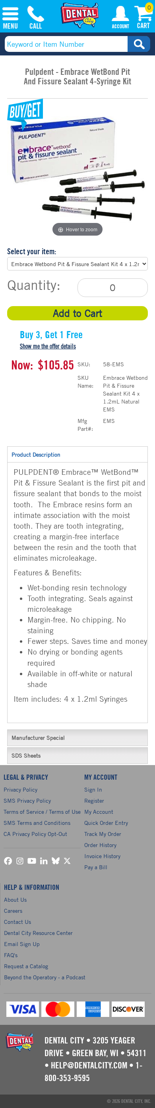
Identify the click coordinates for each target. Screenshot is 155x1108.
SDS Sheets (26, 755)
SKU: (84, 364)
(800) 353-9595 (36, 18)
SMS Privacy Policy (27, 800)
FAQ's (10, 955)
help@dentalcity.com (89, 1065)
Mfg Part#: (85, 424)
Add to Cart (77, 313)
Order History (100, 844)
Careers (13, 910)
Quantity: (33, 285)
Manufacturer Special (38, 737)
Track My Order (102, 833)
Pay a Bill (95, 867)
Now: (22, 365)
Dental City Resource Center (38, 932)
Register (94, 800)
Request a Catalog (26, 966)
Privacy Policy (20, 789)
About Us (15, 899)
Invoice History (102, 856)
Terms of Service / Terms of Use (42, 811)
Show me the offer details (48, 346)
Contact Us (17, 921)
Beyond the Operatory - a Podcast (44, 977)
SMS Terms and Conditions (37, 822)
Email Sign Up (22, 943)
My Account (120, 18)
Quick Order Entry (106, 822)
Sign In (93, 789)
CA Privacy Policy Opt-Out (35, 833)
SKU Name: (85, 381)
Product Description (36, 454)
